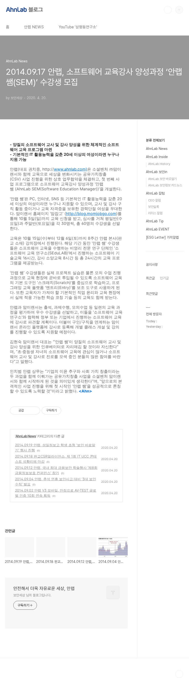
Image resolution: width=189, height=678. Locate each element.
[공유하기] (28, 410)
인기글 (164, 278)
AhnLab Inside (157, 157)
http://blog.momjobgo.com (91, 213)
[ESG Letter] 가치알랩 (162, 237)
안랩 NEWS (34, 27)
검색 (168, 10)
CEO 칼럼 (154, 200)
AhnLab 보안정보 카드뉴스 (165, 185)
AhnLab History (159, 164)
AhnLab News (26, 436)
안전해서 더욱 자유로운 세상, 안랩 (44, 588)
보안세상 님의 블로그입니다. (32, 595)
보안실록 (153, 207)
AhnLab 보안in (156, 172)
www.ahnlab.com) (70, 169)
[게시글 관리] (35, 410)
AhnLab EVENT (158, 229)
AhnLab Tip (155, 221)
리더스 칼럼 (155, 213)
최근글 (150, 278)
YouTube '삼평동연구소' (78, 27)
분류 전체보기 (155, 140)
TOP (179, 674)
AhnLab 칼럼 (155, 193)
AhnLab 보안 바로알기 (162, 179)
